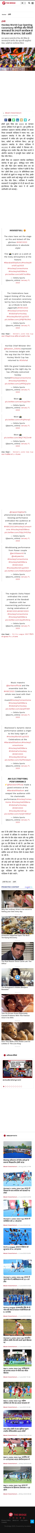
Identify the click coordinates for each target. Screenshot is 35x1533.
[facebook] (5, 120)
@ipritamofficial (13, 685)
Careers (4, 1522)
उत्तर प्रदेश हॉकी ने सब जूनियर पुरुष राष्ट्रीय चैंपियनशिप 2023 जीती (15, 1430)
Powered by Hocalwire (23, 1526)
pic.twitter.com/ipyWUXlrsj (17, 620)
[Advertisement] (17, 90)
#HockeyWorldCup (18, 757)
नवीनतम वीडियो (12, 1055)
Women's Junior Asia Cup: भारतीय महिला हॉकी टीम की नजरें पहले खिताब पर (17, 1340)
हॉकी (3, 21)
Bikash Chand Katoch (10, 1166)
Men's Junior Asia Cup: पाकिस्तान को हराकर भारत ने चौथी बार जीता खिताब (16, 1370)
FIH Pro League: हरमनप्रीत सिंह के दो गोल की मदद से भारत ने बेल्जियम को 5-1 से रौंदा (16, 1309)
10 (21, 1086)
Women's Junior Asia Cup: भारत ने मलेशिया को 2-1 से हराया (16, 1220)
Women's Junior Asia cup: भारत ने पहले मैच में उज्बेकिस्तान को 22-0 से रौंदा (16, 1279)
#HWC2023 (22, 242)
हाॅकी (14, 882)
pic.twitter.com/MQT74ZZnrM (17, 437)
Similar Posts (12, 1136)
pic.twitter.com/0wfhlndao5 (18, 760)
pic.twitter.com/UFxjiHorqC (17, 419)
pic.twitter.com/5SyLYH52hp (18, 532)
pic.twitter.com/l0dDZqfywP (18, 571)
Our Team (24, 1520)
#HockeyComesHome (18, 268)
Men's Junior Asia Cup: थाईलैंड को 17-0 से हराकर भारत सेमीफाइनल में (16, 1458)
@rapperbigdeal (17, 512)
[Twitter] (9, 120)
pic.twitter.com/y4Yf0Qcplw (18, 383)
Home (4, 14)
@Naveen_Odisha (12, 348)
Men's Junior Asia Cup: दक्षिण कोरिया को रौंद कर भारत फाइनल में (16, 1402)
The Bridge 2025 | (10, 1526)
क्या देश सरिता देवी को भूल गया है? (12, 1080)
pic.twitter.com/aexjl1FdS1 (18, 709)
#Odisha (23, 360)
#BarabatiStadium (12, 262)
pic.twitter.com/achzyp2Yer (17, 401)
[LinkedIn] (17, 120)
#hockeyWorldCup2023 (18, 568)
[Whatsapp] (13, 120)
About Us (16, 1520)
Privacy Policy (6, 1520)
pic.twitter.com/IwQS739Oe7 (17, 814)
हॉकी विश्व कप (7, 882)
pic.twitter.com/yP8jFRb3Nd (18, 319)
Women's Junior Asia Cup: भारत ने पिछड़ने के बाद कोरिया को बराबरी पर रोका (16, 1190)
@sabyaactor (18, 556)
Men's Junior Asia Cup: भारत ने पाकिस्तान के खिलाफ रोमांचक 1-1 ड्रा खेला (16, 1487)
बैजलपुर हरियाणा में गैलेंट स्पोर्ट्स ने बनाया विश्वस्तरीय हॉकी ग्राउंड (16, 1161)
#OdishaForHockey (18, 313)
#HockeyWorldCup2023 (18, 316)
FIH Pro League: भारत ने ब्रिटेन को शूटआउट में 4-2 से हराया (16, 1248)
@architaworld (17, 553)
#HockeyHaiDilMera (18, 271)
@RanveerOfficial (15, 784)
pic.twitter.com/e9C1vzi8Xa (17, 274)
